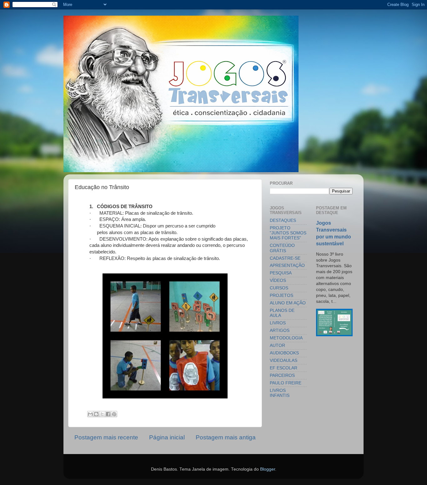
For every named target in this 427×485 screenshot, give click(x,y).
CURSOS (279, 288)
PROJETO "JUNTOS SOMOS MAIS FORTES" (288, 233)
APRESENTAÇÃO (287, 265)
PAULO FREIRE (285, 383)
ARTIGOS (279, 330)
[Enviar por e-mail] (90, 414)
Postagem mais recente (106, 437)
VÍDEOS (278, 280)
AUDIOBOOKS (284, 353)
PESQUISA (281, 273)
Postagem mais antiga (226, 437)
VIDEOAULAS (283, 360)
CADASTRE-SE (285, 258)
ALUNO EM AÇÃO (288, 303)
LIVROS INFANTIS (279, 393)
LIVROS (278, 323)
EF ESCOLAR (283, 368)
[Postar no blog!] (96, 414)
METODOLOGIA (286, 338)
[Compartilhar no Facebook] (108, 414)
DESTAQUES (283, 220)
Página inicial (167, 437)
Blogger (267, 469)
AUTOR (277, 345)
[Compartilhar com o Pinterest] (114, 414)
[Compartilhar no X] (102, 414)
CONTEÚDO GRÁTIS (282, 248)
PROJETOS (281, 295)
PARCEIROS (282, 375)
